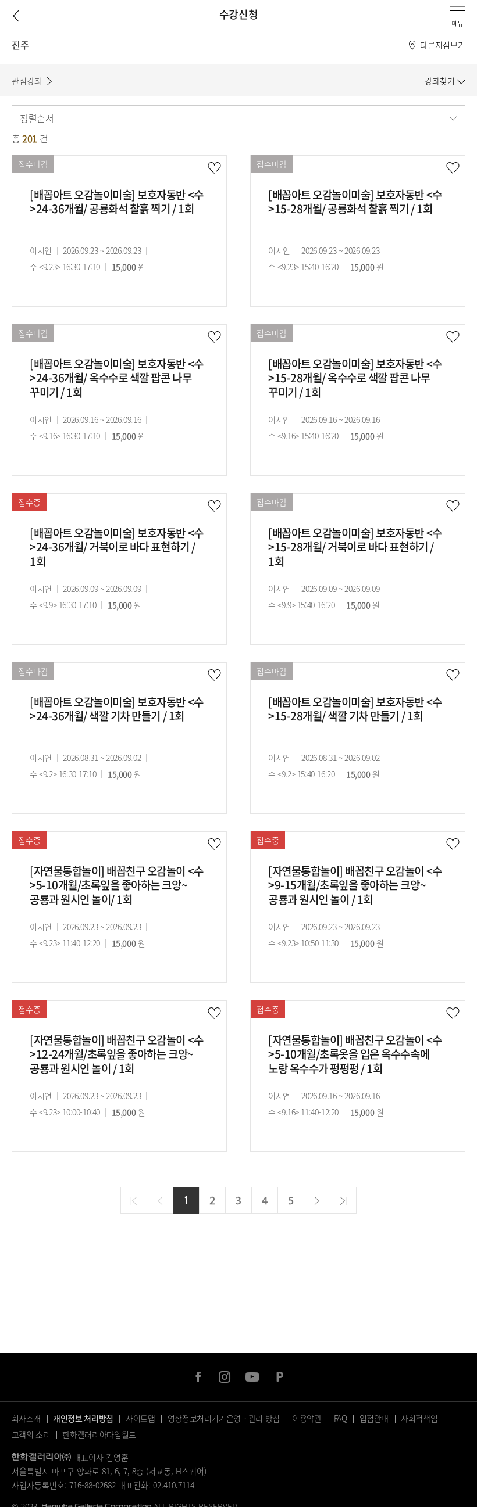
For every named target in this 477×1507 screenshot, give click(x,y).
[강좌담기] (214, 168)
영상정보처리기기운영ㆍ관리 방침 (224, 1418)
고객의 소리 (31, 1434)
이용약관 (307, 1418)
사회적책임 (419, 1418)
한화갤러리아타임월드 (99, 1434)
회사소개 (26, 1418)
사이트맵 (140, 1418)
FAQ (340, 1418)
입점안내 (374, 1418)
